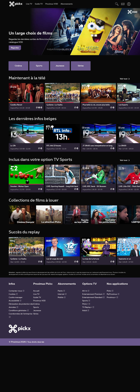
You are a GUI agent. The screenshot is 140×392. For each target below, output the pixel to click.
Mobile (61, 297)
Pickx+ (85, 304)
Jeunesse (37, 310)
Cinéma (36, 304)
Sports (36, 307)
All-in (85, 291)
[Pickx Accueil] (20, 329)
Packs (60, 291)
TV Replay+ (87, 307)
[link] (26, 97)
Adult (84, 310)
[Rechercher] (117, 4)
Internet (61, 294)
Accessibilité (14, 301)
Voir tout (123, 79)
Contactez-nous (16, 291)
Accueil (36, 291)
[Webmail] (123, 4)
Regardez (15, 48)
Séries (35, 314)
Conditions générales (18, 310)
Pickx (109, 291)
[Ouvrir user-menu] (129, 4)
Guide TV (37, 297)
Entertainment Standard (92, 297)
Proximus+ (111, 297)
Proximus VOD (39, 301)
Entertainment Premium (92, 294)
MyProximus (112, 294)
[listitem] (22, 214)
